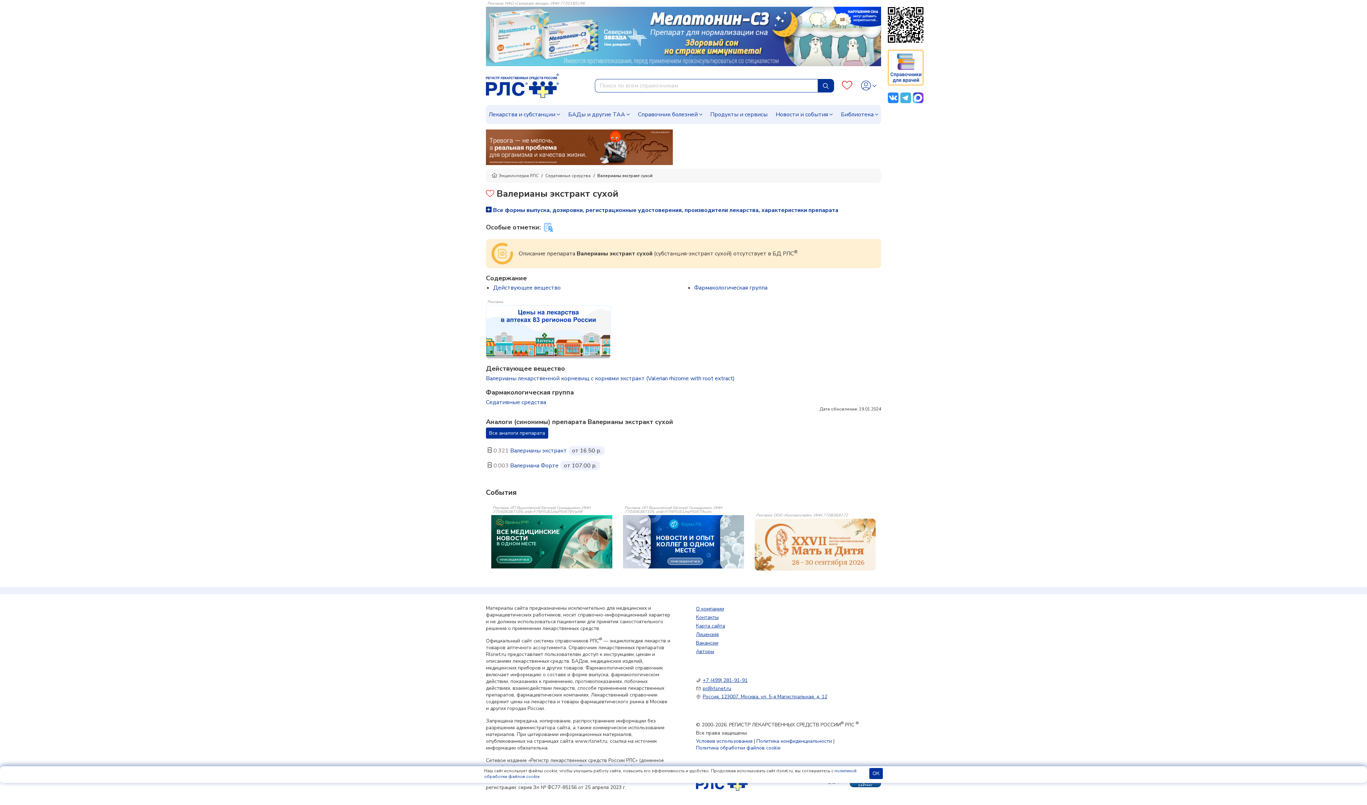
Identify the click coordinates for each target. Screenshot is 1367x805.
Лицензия (707, 634)
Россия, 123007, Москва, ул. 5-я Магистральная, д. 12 (765, 696)
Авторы (705, 651)
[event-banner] (815, 545)
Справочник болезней (668, 114)
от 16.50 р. (586, 451)
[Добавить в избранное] (490, 194)
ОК (876, 773)
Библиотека (857, 114)
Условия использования (724, 741)
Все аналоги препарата (517, 433)
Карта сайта (710, 626)
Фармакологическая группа (731, 288)
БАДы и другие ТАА (596, 114)
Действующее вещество (527, 288)
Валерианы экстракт (538, 451)
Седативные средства (568, 176)
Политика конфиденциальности (794, 741)
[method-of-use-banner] (579, 147)
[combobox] (706, 85)
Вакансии (707, 643)
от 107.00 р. (580, 466)
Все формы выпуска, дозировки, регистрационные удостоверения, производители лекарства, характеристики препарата (665, 210)
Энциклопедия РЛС (519, 176)
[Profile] (869, 85)
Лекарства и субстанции (522, 114)
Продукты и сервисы (739, 114)
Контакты (707, 617)
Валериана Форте (534, 466)
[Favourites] (847, 85)
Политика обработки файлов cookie (738, 748)
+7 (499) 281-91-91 (725, 680)
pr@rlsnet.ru (717, 688)
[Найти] (826, 85)
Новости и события (802, 114)
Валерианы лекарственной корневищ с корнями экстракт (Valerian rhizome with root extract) (610, 378)
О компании (710, 608)
